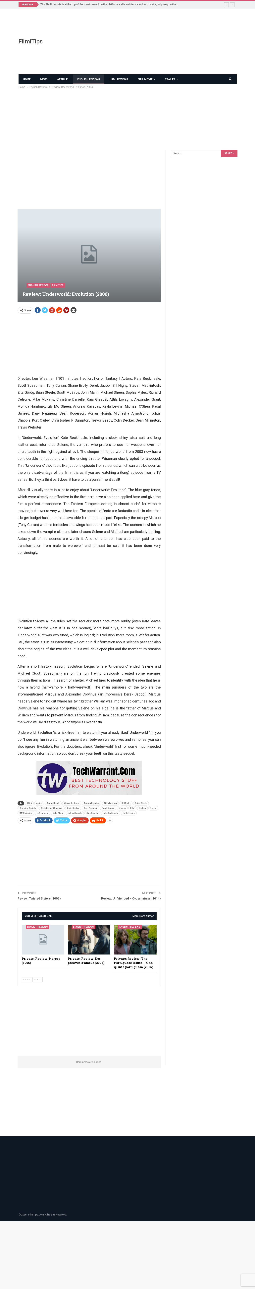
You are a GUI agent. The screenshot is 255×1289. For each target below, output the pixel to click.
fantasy (122, 808)
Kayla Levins (129, 813)
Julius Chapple (75, 813)
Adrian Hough (53, 803)
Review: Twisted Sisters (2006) (39, 898)
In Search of (42, 813)
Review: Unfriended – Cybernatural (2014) (131, 898)
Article (62, 79)
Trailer (170, 79)
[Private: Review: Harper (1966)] (43, 940)
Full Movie (145, 79)
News (43, 79)
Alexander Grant (71, 803)
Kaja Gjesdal (92, 813)
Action (39, 803)
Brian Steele (141, 803)
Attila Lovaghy (110, 803)
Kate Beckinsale (110, 813)
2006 (29, 803)
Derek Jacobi (108, 808)
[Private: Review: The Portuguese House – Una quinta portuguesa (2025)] (135, 940)
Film (132, 808)
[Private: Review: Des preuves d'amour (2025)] (89, 940)
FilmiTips (31, 41)
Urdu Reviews (119, 79)
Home (26, 79)
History (142, 808)
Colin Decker (73, 808)
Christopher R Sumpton (52, 808)
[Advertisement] (165, 41)
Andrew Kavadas (91, 803)
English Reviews (88, 79)
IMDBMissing (26, 813)
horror (153, 808)
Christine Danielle (28, 808)
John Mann (58, 813)
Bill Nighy (126, 803)
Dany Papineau (90, 808)
